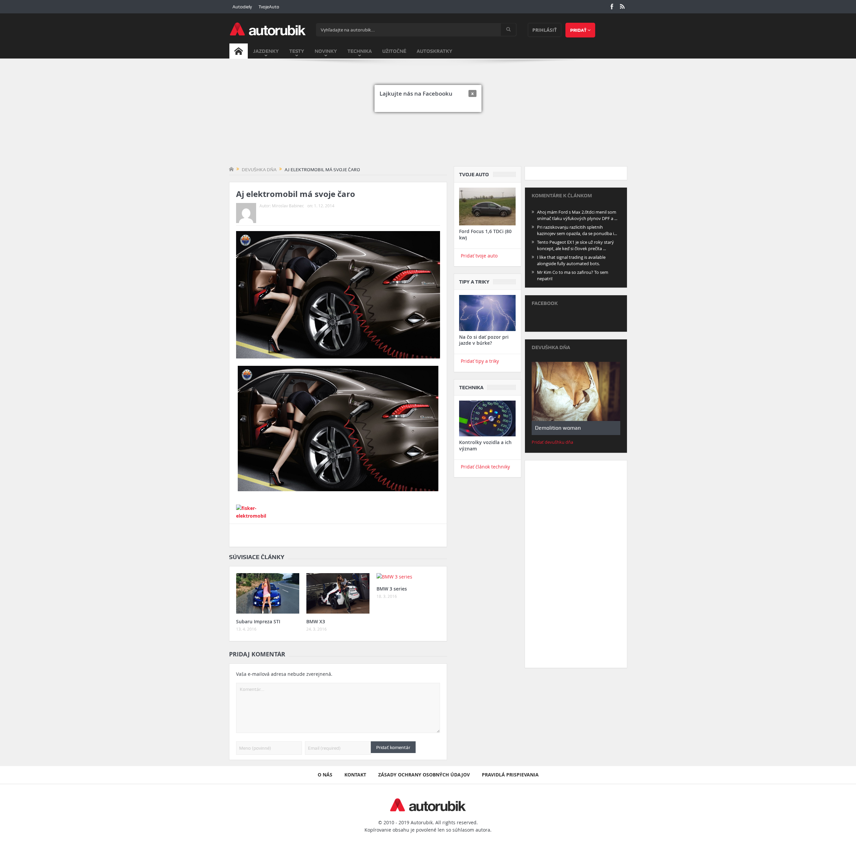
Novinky (326, 51)
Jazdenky (266, 51)
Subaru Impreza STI (258, 621)
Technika (359, 51)
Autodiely (242, 6)
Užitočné (394, 51)
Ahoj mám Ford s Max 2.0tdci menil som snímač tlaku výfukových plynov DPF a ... (577, 215)
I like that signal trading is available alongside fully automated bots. (571, 260)
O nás (325, 774)
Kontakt (355, 774)
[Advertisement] (428, 116)
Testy (296, 51)
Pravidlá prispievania (510, 774)
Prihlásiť (544, 30)
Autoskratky (434, 51)
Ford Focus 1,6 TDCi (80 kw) (485, 234)
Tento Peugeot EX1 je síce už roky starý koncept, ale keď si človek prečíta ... (575, 245)
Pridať (578, 30)
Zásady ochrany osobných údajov (424, 774)
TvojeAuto (268, 6)
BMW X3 (315, 621)
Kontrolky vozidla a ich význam (485, 445)
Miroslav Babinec (288, 205)
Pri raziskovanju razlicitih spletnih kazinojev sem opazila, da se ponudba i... (577, 230)
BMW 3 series (392, 589)
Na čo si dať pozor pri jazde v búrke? (484, 340)
